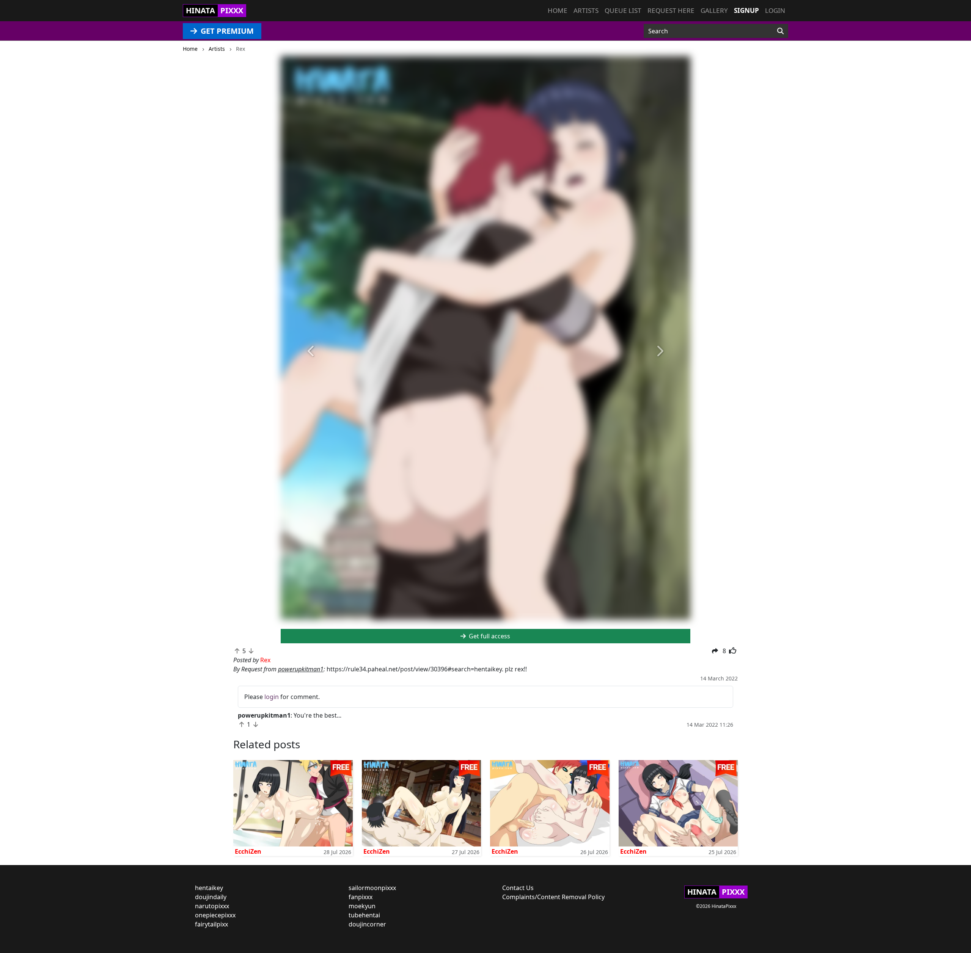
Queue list (623, 10)
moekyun (362, 906)
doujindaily (210, 897)
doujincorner (367, 924)
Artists (586, 10)
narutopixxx (212, 906)
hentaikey (209, 888)
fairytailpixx (211, 924)
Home (557, 10)
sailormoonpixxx (372, 888)
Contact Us (518, 888)
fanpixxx (360, 897)
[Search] (780, 31)
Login (775, 10)
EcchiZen (248, 851)
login (271, 697)
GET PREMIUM (226, 31)
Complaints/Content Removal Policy (553, 897)
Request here (670, 10)
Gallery (714, 10)
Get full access (488, 636)
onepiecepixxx (215, 915)
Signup (746, 10)
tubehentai (364, 915)
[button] (311, 351)
